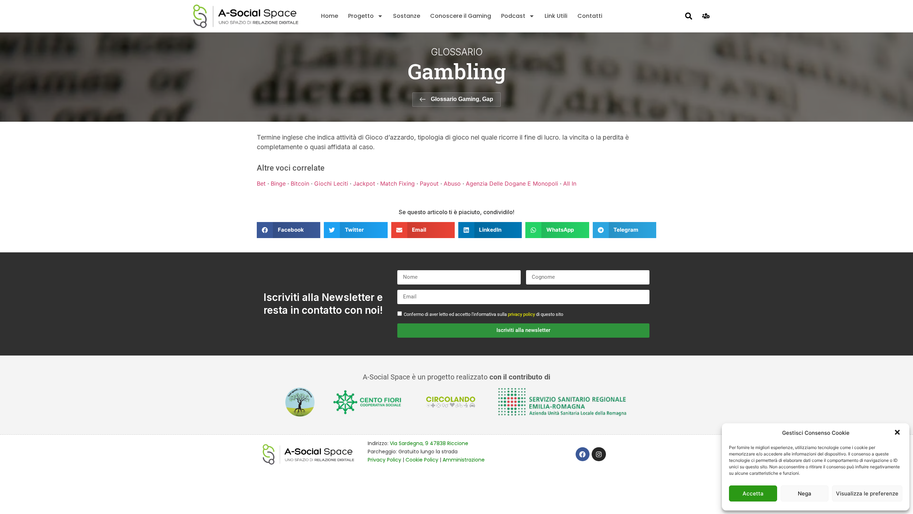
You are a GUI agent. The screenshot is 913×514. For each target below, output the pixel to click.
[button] (898, 433)
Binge (278, 183)
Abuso (452, 183)
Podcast (513, 16)
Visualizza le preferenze (867, 493)
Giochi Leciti (331, 183)
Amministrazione (464, 459)
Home (329, 16)
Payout (429, 183)
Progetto (361, 16)
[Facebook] (583, 454)
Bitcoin (300, 183)
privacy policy (521, 314)
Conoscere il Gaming (460, 16)
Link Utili (556, 16)
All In (569, 183)
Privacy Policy (384, 459)
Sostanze (406, 16)
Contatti (589, 16)
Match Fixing (397, 183)
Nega (804, 493)
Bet (261, 183)
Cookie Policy (422, 459)
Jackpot (364, 183)
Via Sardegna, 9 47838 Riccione (429, 443)
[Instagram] (599, 454)
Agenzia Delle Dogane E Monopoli (512, 183)
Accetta (753, 493)
